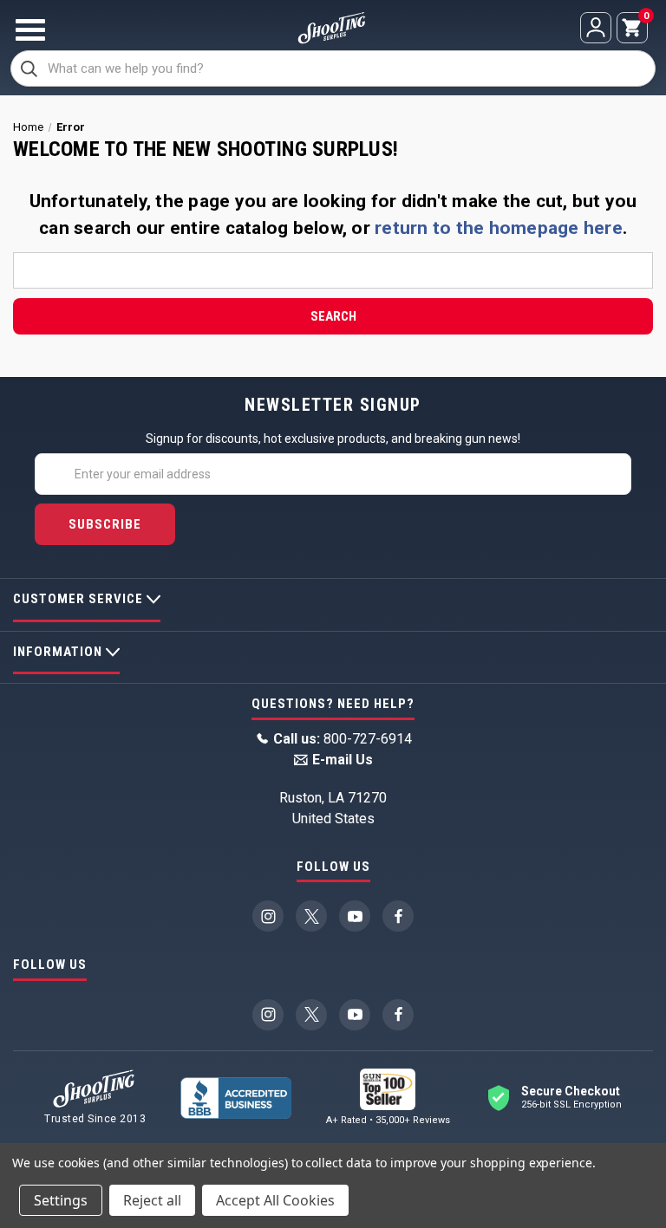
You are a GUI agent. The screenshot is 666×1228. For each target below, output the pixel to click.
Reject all (152, 1200)
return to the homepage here (499, 228)
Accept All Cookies (275, 1200)
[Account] (595, 27)
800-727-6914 (342, 739)
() (645, 17)
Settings (61, 1200)
